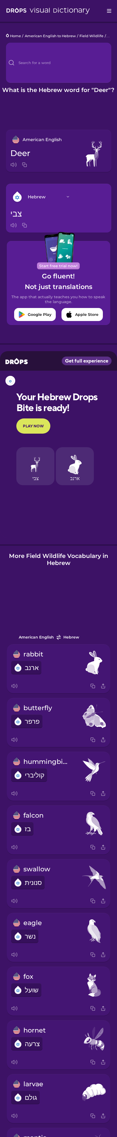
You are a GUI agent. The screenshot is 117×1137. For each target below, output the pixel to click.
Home (15, 36)
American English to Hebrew (50, 36)
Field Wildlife (91, 36)
